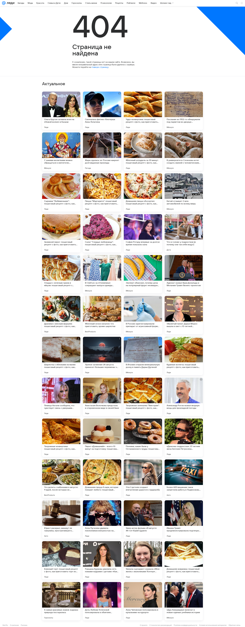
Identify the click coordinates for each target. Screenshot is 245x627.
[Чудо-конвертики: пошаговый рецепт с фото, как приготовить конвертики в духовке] (143, 111)
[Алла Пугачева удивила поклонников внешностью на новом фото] (102, 519)
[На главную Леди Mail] (10, 3)
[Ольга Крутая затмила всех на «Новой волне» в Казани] (61, 111)
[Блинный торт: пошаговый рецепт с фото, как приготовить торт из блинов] (61, 560)
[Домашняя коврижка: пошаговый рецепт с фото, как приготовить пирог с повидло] (184, 560)
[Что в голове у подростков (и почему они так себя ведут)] (184, 233)
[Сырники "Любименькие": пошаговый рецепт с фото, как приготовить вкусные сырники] (61, 192)
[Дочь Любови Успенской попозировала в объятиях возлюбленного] (102, 601)
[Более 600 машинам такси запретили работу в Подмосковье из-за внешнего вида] (184, 478)
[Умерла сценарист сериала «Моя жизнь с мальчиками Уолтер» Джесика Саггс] (143, 560)
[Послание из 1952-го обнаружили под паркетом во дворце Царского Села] (184, 111)
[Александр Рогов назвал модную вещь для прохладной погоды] (184, 397)
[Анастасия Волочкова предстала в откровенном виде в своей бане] (102, 397)
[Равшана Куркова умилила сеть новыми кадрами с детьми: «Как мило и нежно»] (102, 560)
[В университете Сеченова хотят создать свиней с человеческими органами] (184, 151)
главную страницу (99, 67)
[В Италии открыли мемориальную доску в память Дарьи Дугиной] (143, 356)
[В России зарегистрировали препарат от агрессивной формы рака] (143, 315)
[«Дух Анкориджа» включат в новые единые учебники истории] (184, 601)
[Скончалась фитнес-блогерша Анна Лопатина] (102, 111)
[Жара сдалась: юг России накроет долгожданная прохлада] (102, 151)
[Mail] (4, 3)
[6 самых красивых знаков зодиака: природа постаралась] (61, 601)
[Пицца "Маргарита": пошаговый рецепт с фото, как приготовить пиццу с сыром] (102, 192)
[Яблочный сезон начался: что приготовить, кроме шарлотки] (102, 315)
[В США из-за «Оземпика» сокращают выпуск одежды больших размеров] (102, 274)
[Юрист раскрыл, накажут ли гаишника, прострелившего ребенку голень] (61, 519)
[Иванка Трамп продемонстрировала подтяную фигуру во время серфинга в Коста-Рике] (184, 519)
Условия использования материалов (212, 625)
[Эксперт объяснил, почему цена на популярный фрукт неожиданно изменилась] (143, 274)
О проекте (143, 625)
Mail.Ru (5, 625)
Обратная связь (234, 625)
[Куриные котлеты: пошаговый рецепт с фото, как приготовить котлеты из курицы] (184, 356)
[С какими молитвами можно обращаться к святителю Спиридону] (61, 151)
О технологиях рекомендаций (160, 625)
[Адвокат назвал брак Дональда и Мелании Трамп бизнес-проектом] (184, 274)
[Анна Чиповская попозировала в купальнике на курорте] (143, 601)
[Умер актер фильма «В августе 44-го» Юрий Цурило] (143, 519)
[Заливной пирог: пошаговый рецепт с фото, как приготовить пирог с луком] (61, 233)
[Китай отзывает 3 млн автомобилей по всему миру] (184, 192)
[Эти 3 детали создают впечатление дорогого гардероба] (143, 478)
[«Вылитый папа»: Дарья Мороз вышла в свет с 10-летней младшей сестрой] (184, 315)
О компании (14, 625)
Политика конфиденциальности (185, 625)
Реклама (24, 625)
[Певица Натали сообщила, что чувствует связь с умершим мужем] (61, 397)
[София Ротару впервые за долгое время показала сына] (143, 233)
